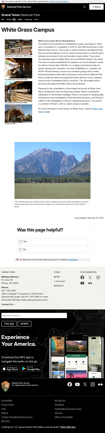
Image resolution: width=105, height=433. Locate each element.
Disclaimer (59, 404)
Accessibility (6, 400)
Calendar (28, 19)
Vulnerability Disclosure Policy (68, 409)
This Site (9, 323)
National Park (20, 15)
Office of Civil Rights (64, 417)
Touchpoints (73, 259)
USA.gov (58, 413)
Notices (4, 413)
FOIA (3, 409)
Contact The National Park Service (17, 417)
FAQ (58, 277)
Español (59, 285)
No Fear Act (60, 400)
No (24, 249)
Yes (25, 241)
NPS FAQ (5, 421)
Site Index (60, 281)
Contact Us (7, 304)
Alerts (11, 19)
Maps (20, 19)
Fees (36, 19)
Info (2, 19)
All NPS (25, 323)
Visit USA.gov (68, 427)
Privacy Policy (7, 404)
